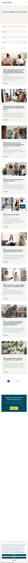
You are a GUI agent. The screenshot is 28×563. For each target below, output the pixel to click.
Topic (3, 36)
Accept (14, 555)
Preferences (14, 560)
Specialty (4, 31)
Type (3, 26)
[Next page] (19, 381)
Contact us (13, 408)
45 (17, 381)
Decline (14, 557)
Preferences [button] (22, 552)
